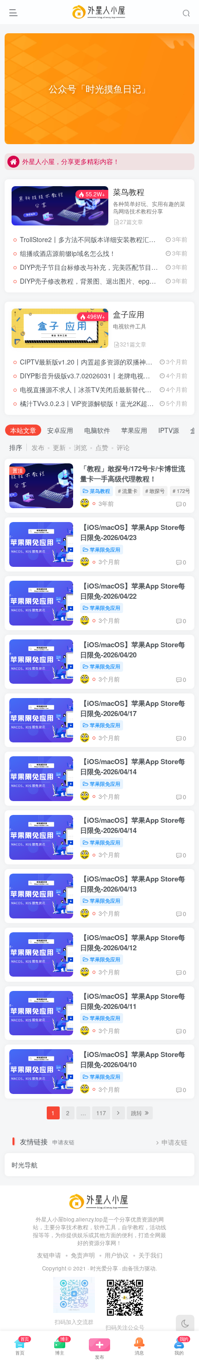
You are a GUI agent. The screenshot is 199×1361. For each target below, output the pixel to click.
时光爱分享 (104, 1268)
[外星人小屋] (99, 1201)
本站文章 (23, 430)
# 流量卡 (127, 490)
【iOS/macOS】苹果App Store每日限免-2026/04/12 (132, 942)
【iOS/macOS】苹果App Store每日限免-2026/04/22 (132, 591)
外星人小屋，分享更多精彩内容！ (70, 161)
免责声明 (83, 1255)
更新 (59, 447)
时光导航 (24, 1164)
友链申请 (49, 1255)
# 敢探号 (155, 490)
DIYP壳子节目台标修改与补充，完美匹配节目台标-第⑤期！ (106, 267)
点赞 (101, 447)
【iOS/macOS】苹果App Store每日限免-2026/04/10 (132, 1059)
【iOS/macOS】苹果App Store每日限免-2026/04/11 (132, 1001)
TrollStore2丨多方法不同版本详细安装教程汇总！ (91, 239)
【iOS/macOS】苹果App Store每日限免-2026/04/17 (132, 708)
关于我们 (150, 1255)
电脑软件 (97, 430)
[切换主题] (185, 1324)
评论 (123, 447)
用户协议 (117, 1255)
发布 (37, 447)
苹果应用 (134, 430)
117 (101, 1113)
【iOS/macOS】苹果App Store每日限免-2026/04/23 (132, 532)
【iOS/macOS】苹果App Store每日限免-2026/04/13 (132, 884)
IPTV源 (168, 430)
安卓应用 (60, 430)
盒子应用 (128, 314)
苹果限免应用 (105, 549)
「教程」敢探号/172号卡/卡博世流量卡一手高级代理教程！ (132, 473)
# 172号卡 (184, 490)
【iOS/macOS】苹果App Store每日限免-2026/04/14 (132, 766)
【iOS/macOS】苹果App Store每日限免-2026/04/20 (132, 649)
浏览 (80, 447)
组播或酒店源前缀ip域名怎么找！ (68, 253)
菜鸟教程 (128, 191)
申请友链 (174, 1142)
